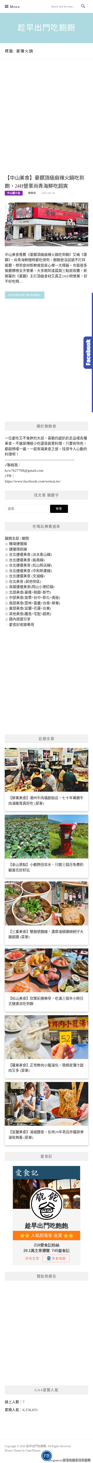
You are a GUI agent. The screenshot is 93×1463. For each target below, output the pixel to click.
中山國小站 (13, 193)
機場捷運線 (18, 544)
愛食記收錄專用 (21, 625)
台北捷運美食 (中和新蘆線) (30, 571)
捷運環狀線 (18, 549)
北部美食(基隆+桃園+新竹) (30, 592)
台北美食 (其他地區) (25, 581)
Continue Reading (25, 295)
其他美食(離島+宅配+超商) (30, 614)
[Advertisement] (46, 121)
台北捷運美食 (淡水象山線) (30, 554)
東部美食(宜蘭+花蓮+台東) (30, 608)
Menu (15, 7)
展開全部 (12, 538)
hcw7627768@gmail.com (24, 470)
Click (88, 352)
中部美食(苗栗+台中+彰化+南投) (34, 598)
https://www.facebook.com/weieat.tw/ (33, 481)
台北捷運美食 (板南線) (27, 560)
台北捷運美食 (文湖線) (27, 576)
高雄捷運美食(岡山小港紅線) (31, 587)
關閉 (25, 538)
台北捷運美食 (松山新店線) (30, 565)
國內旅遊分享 (20, 619)
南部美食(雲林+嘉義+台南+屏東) (34, 603)
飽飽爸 (32, 193)
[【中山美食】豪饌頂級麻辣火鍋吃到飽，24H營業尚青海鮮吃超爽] (46, 224)
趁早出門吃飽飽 (46, 27)
